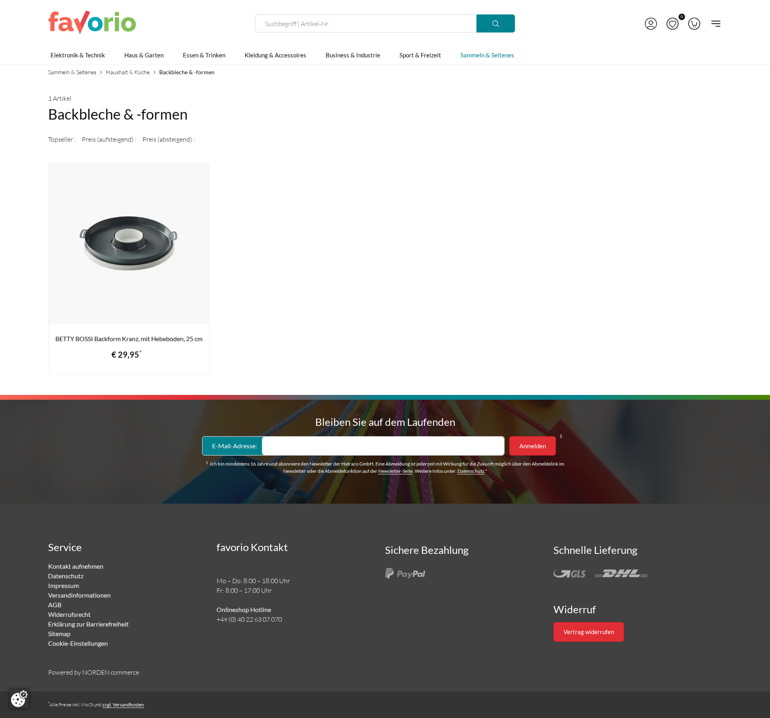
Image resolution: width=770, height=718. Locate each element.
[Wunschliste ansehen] (672, 23)
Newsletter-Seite (395, 471)
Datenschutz (471, 471)
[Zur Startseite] (92, 23)
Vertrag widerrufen (588, 631)
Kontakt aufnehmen (75, 566)
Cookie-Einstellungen (78, 643)
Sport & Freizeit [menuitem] (420, 55)
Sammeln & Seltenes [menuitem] (487, 55)
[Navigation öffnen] (713, 23)
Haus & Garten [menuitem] (144, 55)
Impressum (63, 585)
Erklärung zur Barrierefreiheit (88, 624)
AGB (54, 604)
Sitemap (59, 633)
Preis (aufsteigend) (108, 139)
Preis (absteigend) (167, 139)
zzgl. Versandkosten (123, 705)
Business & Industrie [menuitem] (353, 55)
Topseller (61, 139)
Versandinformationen (79, 595)
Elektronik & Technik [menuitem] (78, 55)
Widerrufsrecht (69, 614)
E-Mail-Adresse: (234, 446)
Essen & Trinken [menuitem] (204, 55)
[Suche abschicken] (495, 23)
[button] (651, 23)
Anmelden (532, 446)
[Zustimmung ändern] (19, 698)
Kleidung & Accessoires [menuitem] (275, 55)
